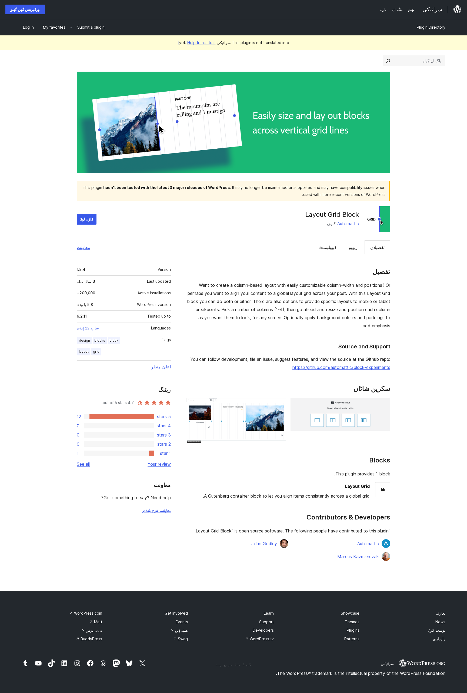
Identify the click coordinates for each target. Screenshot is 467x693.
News (440, 621)
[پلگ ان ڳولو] (388, 60)
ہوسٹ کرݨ (436, 630)
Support (266, 621)
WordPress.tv (259, 639)
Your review (159, 464)
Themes (352, 621)
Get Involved (176, 613)
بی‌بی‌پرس (91, 630)
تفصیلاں (377, 247)
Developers (263, 630)
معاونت (83, 247)
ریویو (353, 247)
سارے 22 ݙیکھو (88, 328)
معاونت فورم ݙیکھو (156, 510)
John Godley (264, 543)
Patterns (351, 639)
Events (182, 621)
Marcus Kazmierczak (358, 556)
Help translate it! (197, 42)
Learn (269, 613)
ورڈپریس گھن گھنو (25, 9)
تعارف (440, 613)
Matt (95, 621)
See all (83, 464)
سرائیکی (387, 664)
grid (96, 351)
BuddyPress (89, 639)
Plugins (353, 630)
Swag (180, 639)
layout (84, 351)
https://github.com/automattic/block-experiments (341, 367)
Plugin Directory (431, 27)
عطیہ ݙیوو (179, 630)
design (84, 340)
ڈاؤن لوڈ (86, 219)
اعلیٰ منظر (161, 366)
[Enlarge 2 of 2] (279, 405)
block (113, 340)
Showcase (350, 613)
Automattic (348, 223)
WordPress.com (85, 613)
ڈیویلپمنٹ (327, 247)
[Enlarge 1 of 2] (383, 405)
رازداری (439, 639)
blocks (99, 340)
